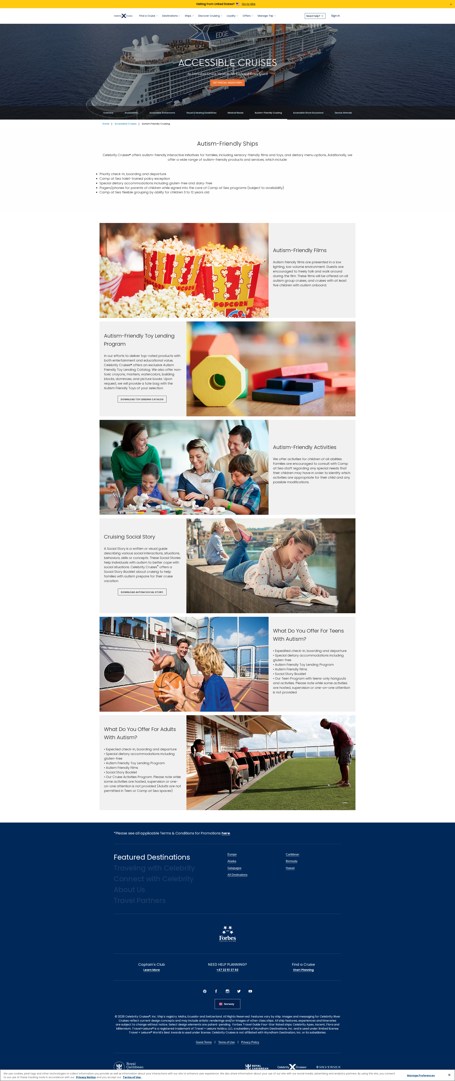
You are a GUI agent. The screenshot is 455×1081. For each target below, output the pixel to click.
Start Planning (303, 970)
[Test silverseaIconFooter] (328, 1067)
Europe (232, 854)
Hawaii (290, 868)
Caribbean (292, 854)
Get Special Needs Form (227, 83)
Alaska (232, 861)
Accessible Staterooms (162, 112)
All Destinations (237, 874)
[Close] (449, 1075)
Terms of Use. (132, 1077)
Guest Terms (204, 1042)
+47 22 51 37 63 (227, 970)
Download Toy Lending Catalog (142, 399)
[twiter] (239, 991)
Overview (108, 112)
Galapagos (234, 868)
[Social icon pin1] (205, 991)
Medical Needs (235, 112)
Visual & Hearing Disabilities (201, 112)
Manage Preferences (421, 1075)
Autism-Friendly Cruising (268, 112)
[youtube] (250, 991)
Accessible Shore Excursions (308, 112)
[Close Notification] (450, 4)
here (226, 833)
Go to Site (248, 4)
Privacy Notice (86, 1077)
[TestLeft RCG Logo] (128, 1067)
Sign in (335, 16)
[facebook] (216, 991)
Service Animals (343, 112)
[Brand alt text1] (257, 1067)
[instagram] (227, 991)
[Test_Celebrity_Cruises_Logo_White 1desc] (292, 1067)
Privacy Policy (250, 1042)
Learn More (151, 970)
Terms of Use (226, 1042)
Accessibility (131, 112)
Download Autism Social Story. (142, 592)
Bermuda (291, 861)
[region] (227, 1075)
